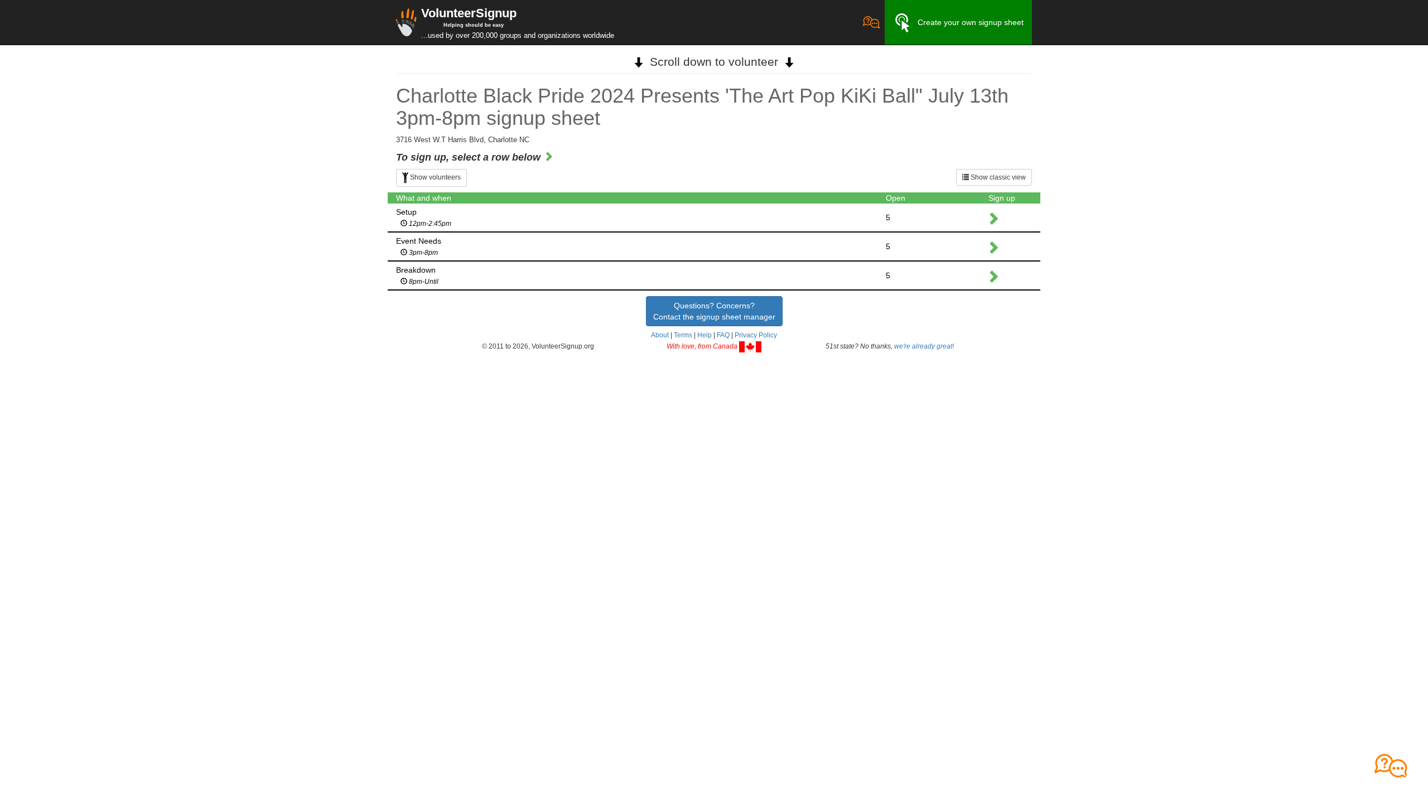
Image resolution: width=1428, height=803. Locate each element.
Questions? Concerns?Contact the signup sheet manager (714, 311)
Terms (683, 335)
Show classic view (997, 177)
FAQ (723, 335)
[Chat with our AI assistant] (871, 22)
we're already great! (924, 346)
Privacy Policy (756, 335)
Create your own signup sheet (971, 22)
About (660, 335)
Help (704, 335)
